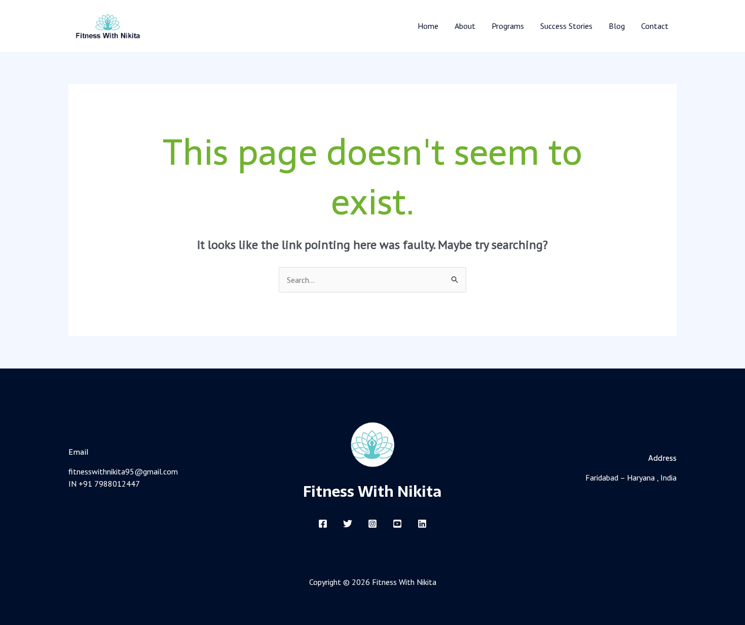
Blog (617, 26)
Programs (508, 26)
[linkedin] (422, 523)
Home (428, 26)
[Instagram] (372, 523)
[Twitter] (347, 523)
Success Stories (566, 26)
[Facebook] (322, 523)
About (465, 26)
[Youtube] (397, 523)
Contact (654, 26)
